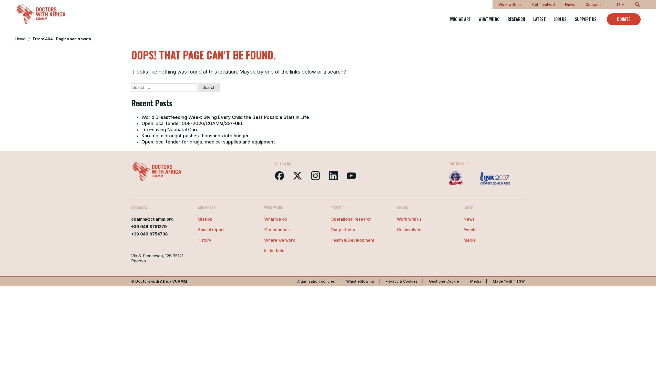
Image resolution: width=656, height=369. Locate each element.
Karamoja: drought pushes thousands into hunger (195, 135)
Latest (539, 19)
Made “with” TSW (509, 281)
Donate (623, 19)
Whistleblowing (360, 281)
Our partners (343, 229)
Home (20, 39)
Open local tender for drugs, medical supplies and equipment (208, 142)
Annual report (211, 229)
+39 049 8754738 (149, 234)
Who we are (460, 19)
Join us (560, 19)
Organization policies (315, 281)
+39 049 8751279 (149, 226)
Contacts (594, 4)
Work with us (510, 4)
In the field (274, 250)
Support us (586, 19)
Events (470, 229)
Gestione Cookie (444, 281)
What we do (489, 19)
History (204, 240)
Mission (205, 219)
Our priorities (277, 229)
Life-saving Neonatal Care (170, 129)
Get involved (543, 4)
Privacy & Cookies (401, 281)
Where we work (279, 240)
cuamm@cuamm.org (152, 219)
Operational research (351, 219)
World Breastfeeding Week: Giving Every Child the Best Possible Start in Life (225, 117)
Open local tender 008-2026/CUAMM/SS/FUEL (192, 123)
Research (516, 19)
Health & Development (352, 240)
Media (470, 240)
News (570, 4)
